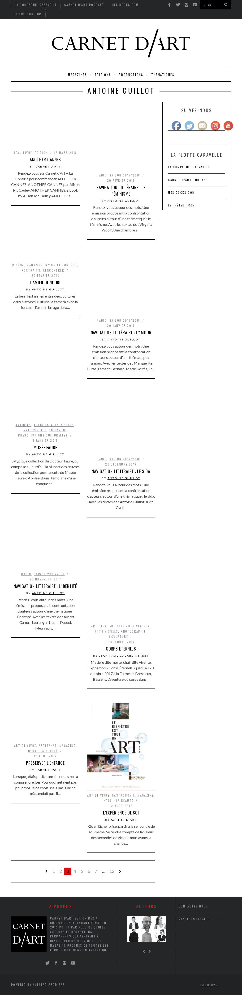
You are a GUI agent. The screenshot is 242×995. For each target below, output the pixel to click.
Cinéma (18, 265)
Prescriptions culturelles (43, 435)
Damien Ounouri (45, 282)
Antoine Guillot (124, 200)
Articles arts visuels (54, 425)
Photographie (133, 631)
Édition (41, 153)
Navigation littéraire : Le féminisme (121, 190)
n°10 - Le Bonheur (61, 265)
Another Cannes (45, 159)
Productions (131, 74)
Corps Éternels (121, 649)
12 (111, 871)
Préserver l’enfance (45, 763)
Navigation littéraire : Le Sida (121, 471)
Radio (102, 175)
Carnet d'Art (48, 166)
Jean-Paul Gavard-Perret (124, 655)
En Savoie (57, 430)
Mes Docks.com (181, 192)
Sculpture (118, 636)
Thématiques (163, 74)
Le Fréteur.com (28, 14)
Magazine (35, 265)
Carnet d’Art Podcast (188, 180)
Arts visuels (35, 430)
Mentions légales (194, 919)
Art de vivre (25, 745)
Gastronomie (123, 795)
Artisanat (48, 745)
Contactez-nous (193, 906)
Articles (23, 425)
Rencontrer (53, 270)
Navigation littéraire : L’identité (45, 586)
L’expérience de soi (121, 813)
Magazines (77, 74)
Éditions (103, 74)
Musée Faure (45, 447)
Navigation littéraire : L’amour (121, 332)
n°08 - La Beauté (43, 751)
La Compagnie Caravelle (189, 167)
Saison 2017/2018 (124, 175)
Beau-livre (22, 153)
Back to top (208, 984)
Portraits (31, 270)
